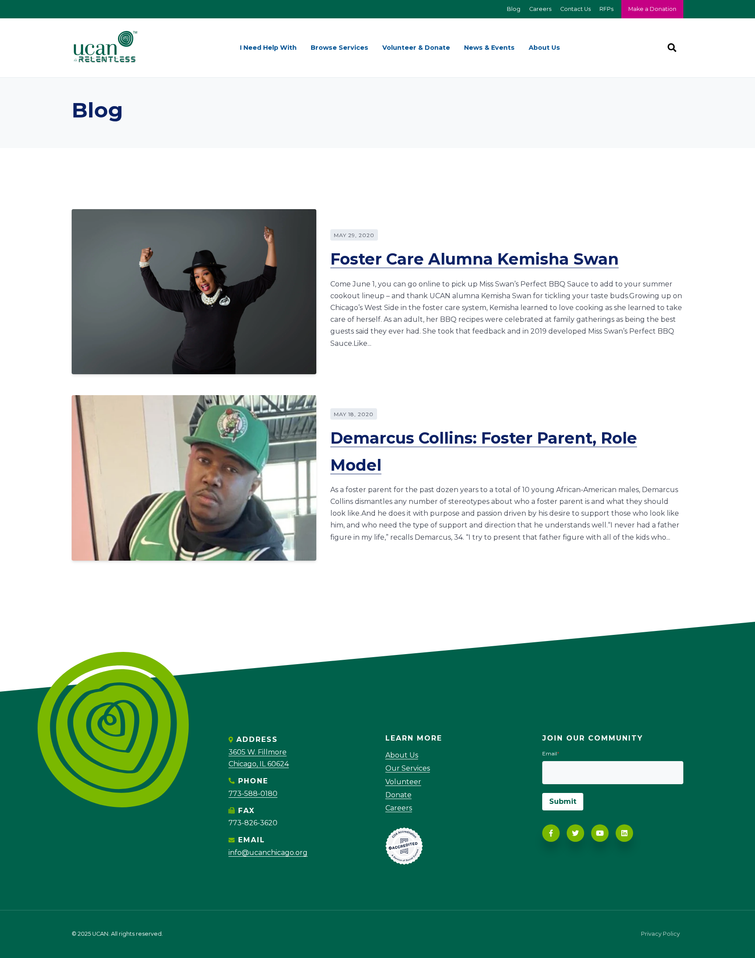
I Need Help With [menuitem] (268, 48)
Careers (540, 9)
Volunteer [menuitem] (403, 782)
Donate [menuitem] (398, 795)
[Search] (672, 47)
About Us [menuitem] (544, 48)
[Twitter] (575, 833)
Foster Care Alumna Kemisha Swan (474, 259)
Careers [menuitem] (398, 808)
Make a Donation (652, 9)
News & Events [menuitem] (489, 48)
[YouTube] (600, 833)
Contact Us (575, 9)
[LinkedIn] (624, 833)
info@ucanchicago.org (268, 852)
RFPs (606, 9)
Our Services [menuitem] (407, 768)
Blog (513, 9)
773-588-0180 (253, 793)
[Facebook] (551, 833)
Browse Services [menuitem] (339, 48)
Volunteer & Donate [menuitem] (416, 48)
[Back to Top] (737, 940)
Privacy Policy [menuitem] (660, 934)
